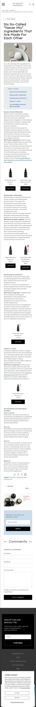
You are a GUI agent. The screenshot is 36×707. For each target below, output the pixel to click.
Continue (18, 643)
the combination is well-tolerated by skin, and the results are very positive (18, 160)
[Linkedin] (25, 474)
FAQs (17, 657)
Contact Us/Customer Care (18, 661)
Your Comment (8, 570)
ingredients (20, 477)
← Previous (9, 486)
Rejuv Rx (7, 427)
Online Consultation (18, 665)
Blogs (7, 10)
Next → (27, 488)
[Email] (14, 474)
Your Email (7, 562)
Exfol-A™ (7, 441)
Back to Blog (11, 19)
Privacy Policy (25, 688)
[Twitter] (22, 474)
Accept (17, 693)
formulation (12, 477)
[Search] (30, 4)
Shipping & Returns (18, 653)
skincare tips (8, 479)
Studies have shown (19, 229)
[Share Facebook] (18, 474)
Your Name (7, 553)
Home (3, 10)
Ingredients (12, 10)
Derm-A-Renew (9, 412)
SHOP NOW (10, 188)
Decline (17, 697)
